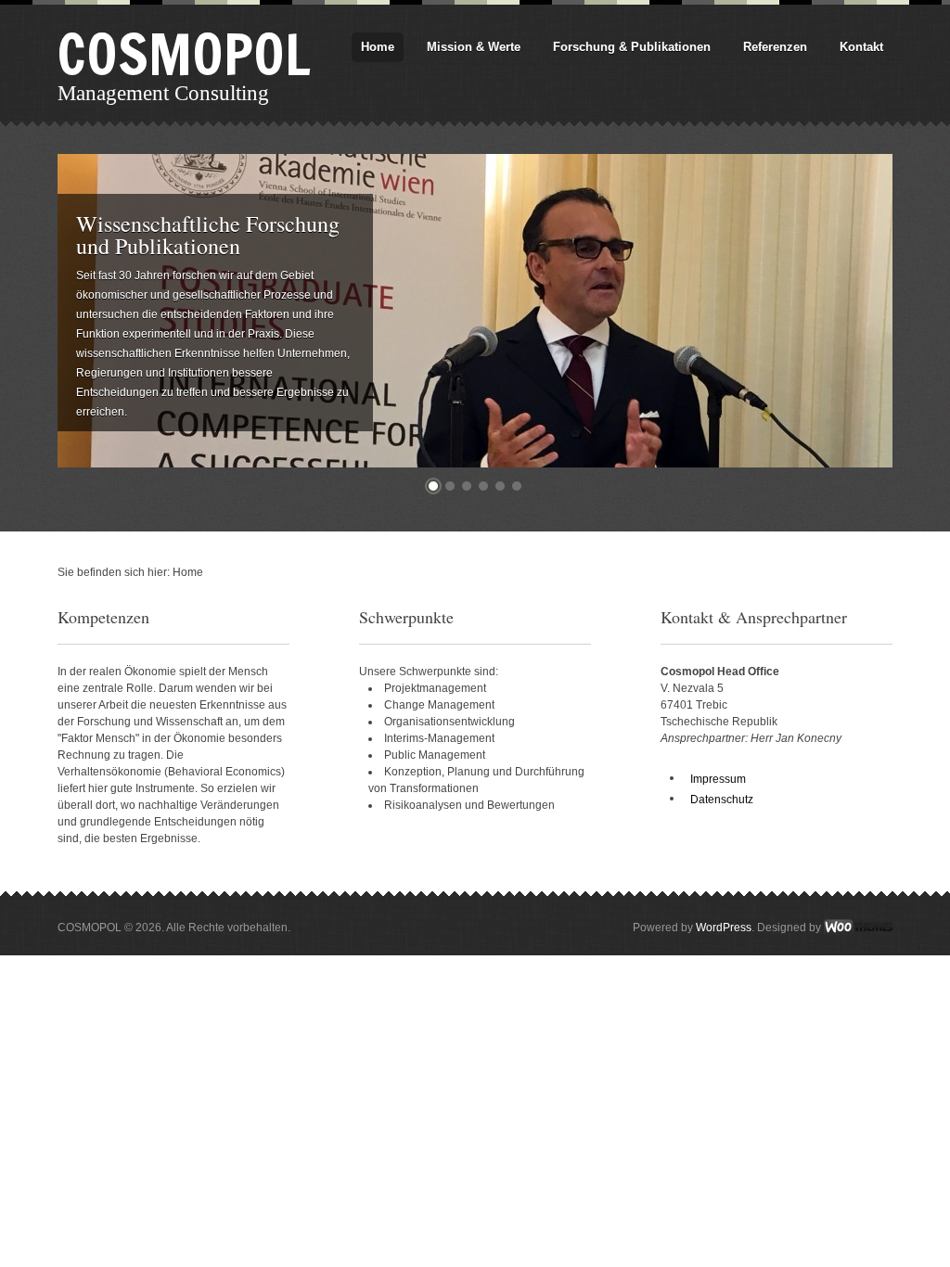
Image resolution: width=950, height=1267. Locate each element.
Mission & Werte (473, 47)
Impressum (718, 779)
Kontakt (861, 47)
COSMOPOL (184, 54)
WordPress (723, 927)
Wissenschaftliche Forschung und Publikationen (208, 235)
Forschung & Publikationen (632, 47)
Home (377, 47)
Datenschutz (721, 799)
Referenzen (775, 47)
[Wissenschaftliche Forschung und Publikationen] (475, 162)
